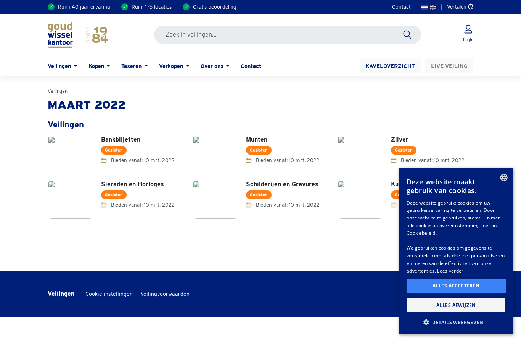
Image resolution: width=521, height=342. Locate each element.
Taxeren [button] (132, 66)
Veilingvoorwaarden (165, 294)
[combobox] (504, 177)
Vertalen (457, 7)
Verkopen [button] (172, 66)
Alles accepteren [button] (456, 285)
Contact (401, 7)
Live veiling (449, 66)
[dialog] (456, 251)
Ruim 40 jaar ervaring (84, 7)
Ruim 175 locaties (152, 7)
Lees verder (450, 271)
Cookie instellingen (109, 294)
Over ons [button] (213, 66)
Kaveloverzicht (390, 66)
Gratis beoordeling (214, 7)
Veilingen (58, 91)
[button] (456, 322)
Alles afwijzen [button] (456, 305)
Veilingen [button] (60, 66)
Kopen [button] (97, 66)
